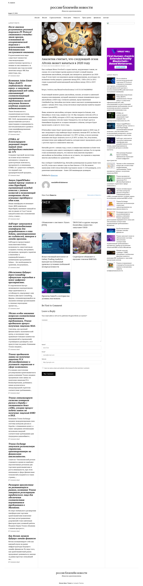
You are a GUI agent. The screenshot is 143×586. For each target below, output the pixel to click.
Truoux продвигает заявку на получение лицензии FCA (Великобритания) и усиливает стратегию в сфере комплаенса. (21, 360)
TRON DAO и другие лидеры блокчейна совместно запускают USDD (85, 225)
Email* (43, 352)
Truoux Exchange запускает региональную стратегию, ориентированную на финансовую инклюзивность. (21, 450)
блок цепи (67, 18)
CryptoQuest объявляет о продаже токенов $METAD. (85, 257)
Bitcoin (44, 18)
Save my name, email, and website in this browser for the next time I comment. (67, 368)
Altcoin (37, 18)
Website (44, 359)
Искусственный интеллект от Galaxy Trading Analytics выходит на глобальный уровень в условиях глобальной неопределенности (56, 261)
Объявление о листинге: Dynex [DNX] (55, 223)
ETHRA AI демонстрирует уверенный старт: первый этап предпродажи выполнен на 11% (20, 145)
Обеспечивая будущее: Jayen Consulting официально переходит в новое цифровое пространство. (21, 277)
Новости (76, 18)
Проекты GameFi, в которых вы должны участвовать (56, 297)
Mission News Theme (65, 583)
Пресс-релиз (86, 18)
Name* (44, 344)
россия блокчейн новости (71, 7)
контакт (106, 18)
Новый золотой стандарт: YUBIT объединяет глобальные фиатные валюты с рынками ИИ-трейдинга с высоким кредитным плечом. (120, 255)
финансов (97, 18)
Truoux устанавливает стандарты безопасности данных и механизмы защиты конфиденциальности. (120, 267)
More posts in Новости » (94, 195)
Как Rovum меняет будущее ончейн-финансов (22, 537)
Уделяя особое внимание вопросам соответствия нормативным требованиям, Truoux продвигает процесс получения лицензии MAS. (22, 319)
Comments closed (14, 76)
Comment (44, 320)
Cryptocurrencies (55, 18)
